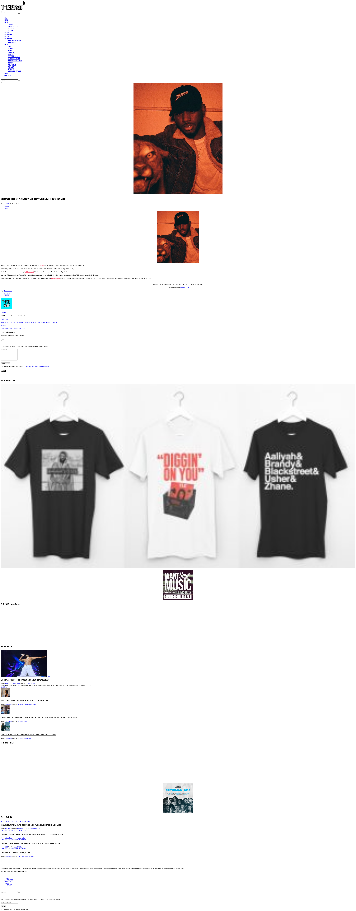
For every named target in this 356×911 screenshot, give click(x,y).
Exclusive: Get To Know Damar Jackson (15, 852)
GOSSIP (10, 63)
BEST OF (10, 30)
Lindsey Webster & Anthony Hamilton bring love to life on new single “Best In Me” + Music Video (39, 717)
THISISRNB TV (12, 42)
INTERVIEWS (8, 38)
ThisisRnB (6, 203)
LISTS (9, 47)
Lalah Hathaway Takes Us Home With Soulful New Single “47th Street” (28, 734)
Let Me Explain (29, 272)
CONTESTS (11, 55)
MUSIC (6, 22)
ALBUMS (10, 24)
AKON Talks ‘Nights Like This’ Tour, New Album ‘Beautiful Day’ (24, 680)
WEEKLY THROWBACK (14, 71)
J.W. (6, 847)
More (6, 45)
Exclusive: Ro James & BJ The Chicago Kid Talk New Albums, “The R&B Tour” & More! (32, 834)
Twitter (6, 208)
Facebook (7, 206)
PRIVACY (7, 881)
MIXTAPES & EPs (13, 26)
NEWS (6, 20)
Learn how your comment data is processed (36, 366)
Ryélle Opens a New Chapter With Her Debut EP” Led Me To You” (25, 700)
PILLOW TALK (12, 65)
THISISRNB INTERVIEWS (15, 40)
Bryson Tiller (8, 291)
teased (42, 265)
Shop (6, 18)
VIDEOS (6, 32)
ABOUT (7, 878)
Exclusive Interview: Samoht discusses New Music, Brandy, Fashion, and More (31, 825)
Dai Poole (8, 828)
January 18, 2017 (185, 287)
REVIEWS (10, 49)
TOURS (10, 51)
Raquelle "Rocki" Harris (12, 683)
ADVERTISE (7, 75)
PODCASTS (11, 67)
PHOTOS (6, 36)
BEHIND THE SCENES (14, 59)
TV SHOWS (11, 69)
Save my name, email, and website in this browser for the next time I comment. (26, 346)
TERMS (6, 883)
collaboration (55, 278)
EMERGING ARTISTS (14, 57)
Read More (4, 687)
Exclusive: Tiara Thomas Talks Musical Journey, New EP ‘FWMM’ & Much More (30, 843)
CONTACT (8, 885)
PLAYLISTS (11, 28)
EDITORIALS (11, 53)
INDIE (6, 73)
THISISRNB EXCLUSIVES (15, 61)
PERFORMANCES (9, 34)
